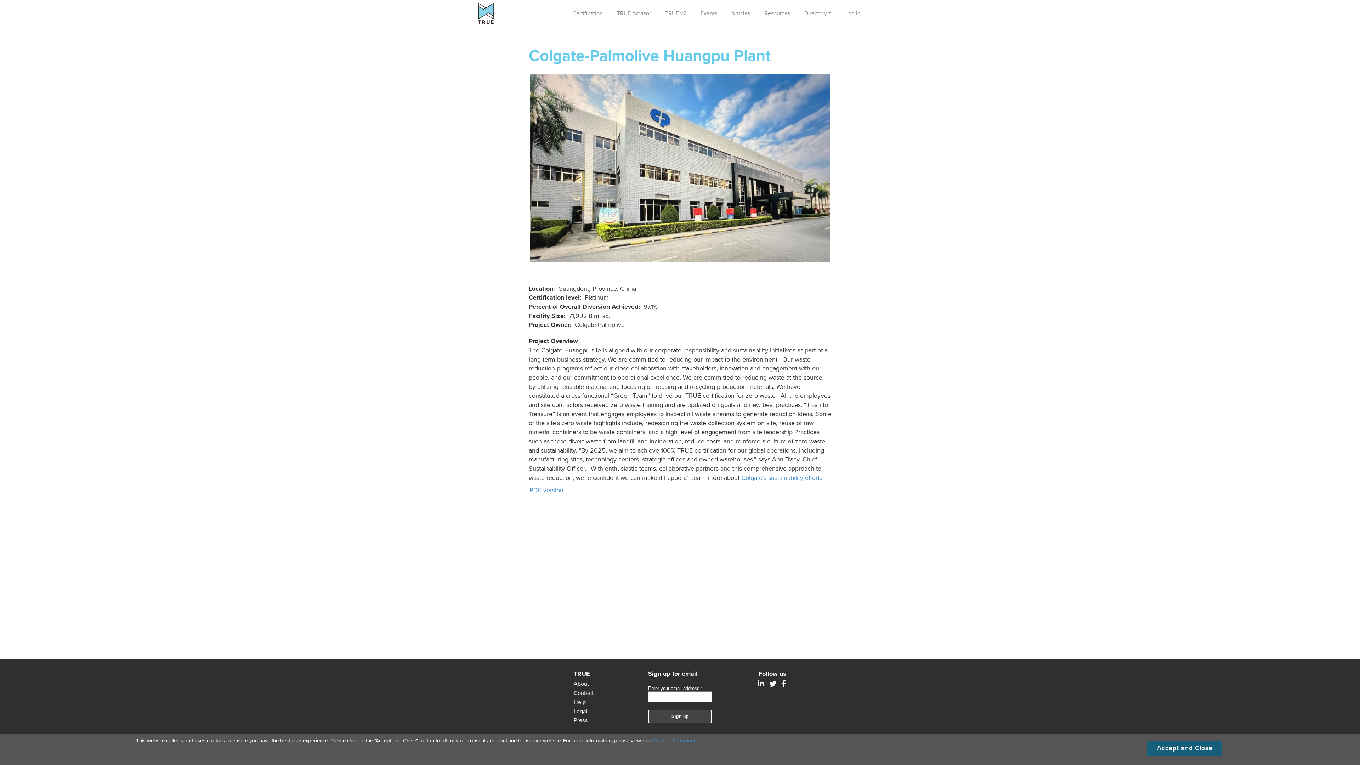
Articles (740, 13)
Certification (587, 13)
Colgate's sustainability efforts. (782, 478)
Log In (853, 13)
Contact (584, 693)
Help (580, 702)
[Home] (487, 13)
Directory (815, 13)
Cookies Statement (673, 740)
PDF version (546, 490)
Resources (777, 13)
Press (581, 720)
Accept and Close (1185, 748)
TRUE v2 (675, 13)
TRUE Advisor (634, 13)
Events (709, 13)
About (581, 683)
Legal (581, 711)
